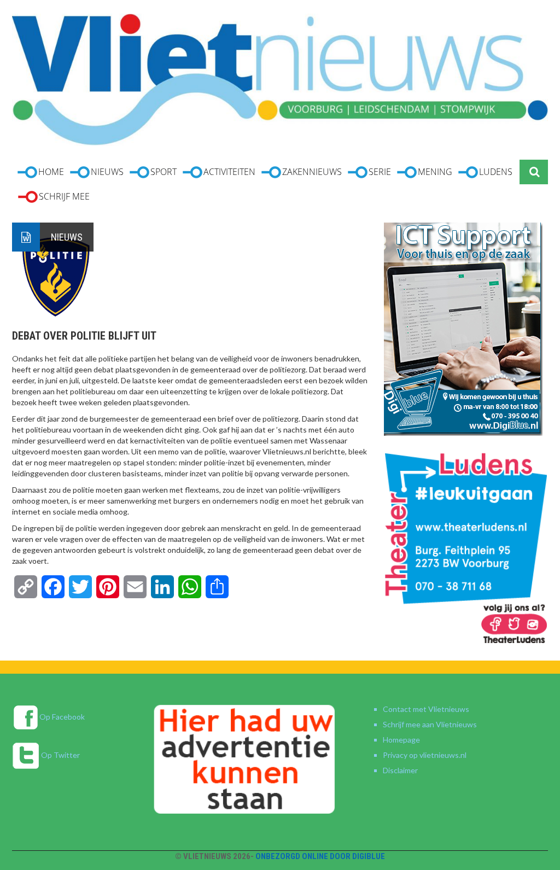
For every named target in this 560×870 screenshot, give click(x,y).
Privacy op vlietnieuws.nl (424, 755)
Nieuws (67, 237)
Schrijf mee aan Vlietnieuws (430, 724)
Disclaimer (400, 770)
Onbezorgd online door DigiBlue (320, 856)
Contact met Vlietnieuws (426, 709)
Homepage (401, 739)
